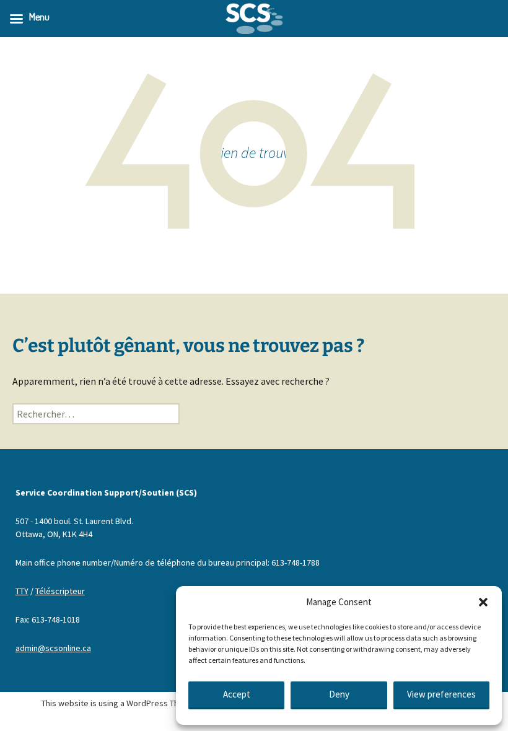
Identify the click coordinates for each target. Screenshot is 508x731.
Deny (339, 694)
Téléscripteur (60, 591)
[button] (483, 602)
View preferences (441, 694)
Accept (236, 694)
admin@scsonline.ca (53, 648)
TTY (21, 591)
